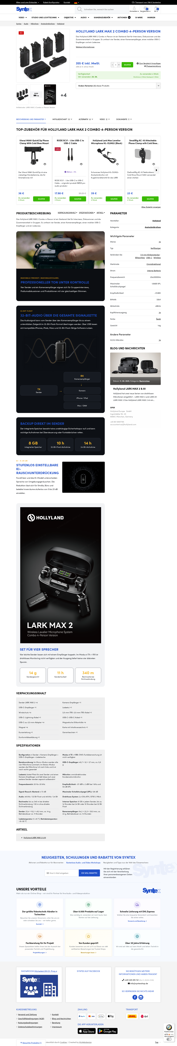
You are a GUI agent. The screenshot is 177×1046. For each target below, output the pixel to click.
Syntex (18, 23)
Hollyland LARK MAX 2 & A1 (35, 837)
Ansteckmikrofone (48, 23)
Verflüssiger (156, 248)
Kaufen (127, 64)
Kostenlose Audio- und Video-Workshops (83, 862)
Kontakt (67, 2)
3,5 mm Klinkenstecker (150, 254)
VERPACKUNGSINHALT (67, 212)
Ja (160, 241)
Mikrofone (35, 23)
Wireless (157, 257)
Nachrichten (144, 381)
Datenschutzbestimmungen (30, 1026)
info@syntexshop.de (139, 983)
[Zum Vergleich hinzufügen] (45, 163)
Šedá (158, 319)
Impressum (57, 1026)
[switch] (169, 1039)
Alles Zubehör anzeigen (151, 207)
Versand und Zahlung (27, 1014)
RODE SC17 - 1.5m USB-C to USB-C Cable (70, 142)
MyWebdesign (85, 1042)
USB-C (149, 257)
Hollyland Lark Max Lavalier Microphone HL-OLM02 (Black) (106, 142)
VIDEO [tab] (103, 119)
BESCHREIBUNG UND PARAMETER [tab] (30, 119)
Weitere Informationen (85, 47)
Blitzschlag (140, 257)
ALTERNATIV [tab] (84, 119)
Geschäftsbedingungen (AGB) (31, 1018)
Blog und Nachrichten (61, 1018)
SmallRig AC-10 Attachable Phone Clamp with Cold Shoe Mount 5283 (143, 142)
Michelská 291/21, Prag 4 (45, 971)
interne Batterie (154, 270)
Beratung (56, 1022)
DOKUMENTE (122, 119)
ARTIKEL (100, 212)
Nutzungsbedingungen (28, 1022)
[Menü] (173, 1024)
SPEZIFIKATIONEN (86, 212)
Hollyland (60, 23)
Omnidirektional (154, 264)
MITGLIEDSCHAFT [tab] (60, 119)
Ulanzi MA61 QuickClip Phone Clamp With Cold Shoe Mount (34, 142)
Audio (26, 23)
